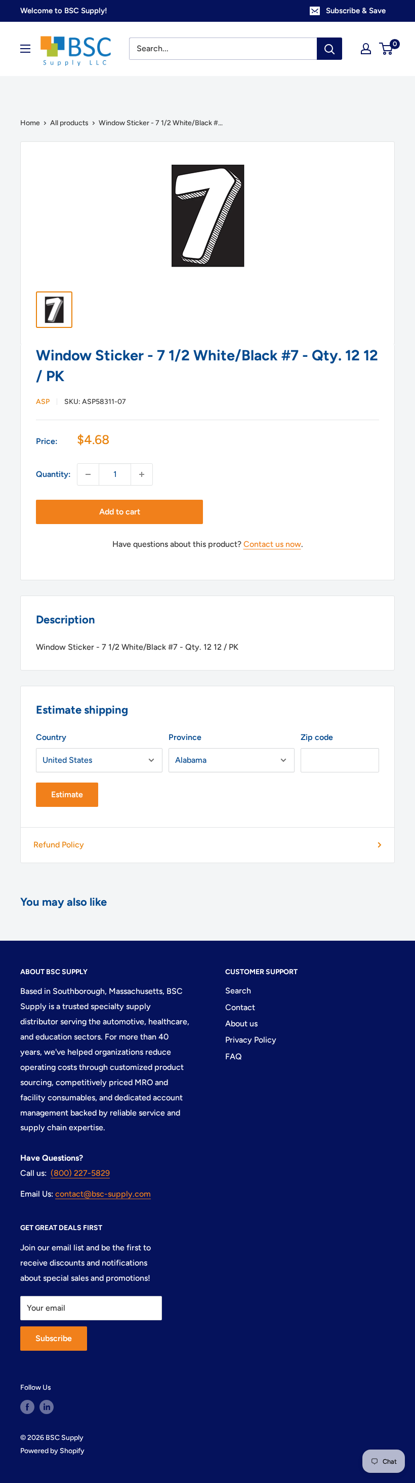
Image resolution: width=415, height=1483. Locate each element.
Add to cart (119, 511)
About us (241, 1023)
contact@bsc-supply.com (103, 1194)
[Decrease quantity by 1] (88, 474)
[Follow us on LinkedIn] (46, 1407)
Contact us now (272, 544)
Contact (240, 1007)
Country (51, 737)
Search (238, 990)
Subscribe (53, 1338)
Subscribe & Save (356, 10)
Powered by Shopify (52, 1451)
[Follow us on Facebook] (27, 1407)
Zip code (317, 737)
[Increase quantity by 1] (141, 474)
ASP (43, 401)
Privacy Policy (250, 1040)
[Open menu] (25, 49)
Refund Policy (58, 844)
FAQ (233, 1056)
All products (69, 123)
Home (30, 123)
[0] (386, 49)
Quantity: (53, 474)
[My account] (366, 48)
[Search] (329, 49)
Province (185, 737)
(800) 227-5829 (80, 1173)
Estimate (67, 794)
